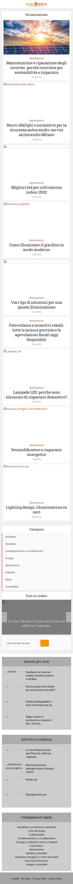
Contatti (15, 878)
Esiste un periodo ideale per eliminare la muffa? (40, 688)
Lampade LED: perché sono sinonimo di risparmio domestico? (36, 394)
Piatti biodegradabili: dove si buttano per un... (39, 703)
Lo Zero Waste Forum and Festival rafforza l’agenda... (36, 623)
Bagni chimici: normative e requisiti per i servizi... (39, 720)
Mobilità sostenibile (36, 853)
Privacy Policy (40, 878)
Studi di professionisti (36, 860)
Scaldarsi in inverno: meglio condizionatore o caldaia (40, 675)
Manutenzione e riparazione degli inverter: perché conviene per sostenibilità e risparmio (36, 67)
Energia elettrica (36, 794)
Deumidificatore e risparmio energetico (36, 452)
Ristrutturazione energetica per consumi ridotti (40, 768)
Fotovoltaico (36, 845)
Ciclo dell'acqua (36, 830)
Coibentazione (36, 834)
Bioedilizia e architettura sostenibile (36, 827)
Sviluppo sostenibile (36, 864)
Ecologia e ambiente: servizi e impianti (36, 842)
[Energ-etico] (36, 4)
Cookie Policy (55, 878)
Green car (31, 779)
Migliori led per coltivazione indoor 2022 (36, 190)
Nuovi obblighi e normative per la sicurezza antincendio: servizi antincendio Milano (37, 130)
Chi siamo (26, 878)
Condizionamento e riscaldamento (37, 838)
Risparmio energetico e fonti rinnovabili (36, 857)
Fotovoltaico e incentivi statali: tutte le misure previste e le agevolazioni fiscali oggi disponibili (36, 332)
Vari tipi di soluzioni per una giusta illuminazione (36, 305)
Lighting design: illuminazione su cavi (36, 509)
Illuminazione (36, 58)
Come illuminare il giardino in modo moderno (36, 247)
